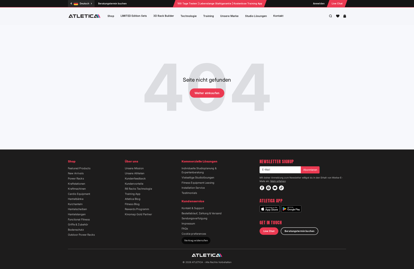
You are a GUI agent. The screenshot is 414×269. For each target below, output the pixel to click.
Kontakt (278, 15)
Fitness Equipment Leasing (198, 182)
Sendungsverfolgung (194, 218)
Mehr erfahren (278, 181)
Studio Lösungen (256, 16)
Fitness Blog (132, 204)
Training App (133, 193)
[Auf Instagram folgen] (268, 187)
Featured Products (79, 168)
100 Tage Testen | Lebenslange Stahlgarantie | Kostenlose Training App (219, 3)
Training (208, 16)
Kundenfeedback (135, 178)
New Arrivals (76, 173)
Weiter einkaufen (207, 93)
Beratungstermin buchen (112, 3)
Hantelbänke (75, 198)
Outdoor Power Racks (81, 234)
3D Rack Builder (163, 15)
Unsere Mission (134, 168)
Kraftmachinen (77, 188)
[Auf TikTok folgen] (281, 187)
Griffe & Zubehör (78, 224)
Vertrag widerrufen (196, 240)
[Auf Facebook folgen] (262, 187)
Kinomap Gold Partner (138, 214)
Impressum (188, 223)
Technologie (188, 16)
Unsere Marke (229, 16)
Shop (111, 16)
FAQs (185, 228)
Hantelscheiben (77, 209)
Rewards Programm (137, 209)
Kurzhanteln (75, 204)
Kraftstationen (76, 183)
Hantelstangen (77, 214)
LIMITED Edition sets (134, 15)
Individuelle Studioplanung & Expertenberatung (199, 170)
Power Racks (76, 178)
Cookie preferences (194, 233)
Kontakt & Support (193, 208)
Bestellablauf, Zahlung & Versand (202, 213)
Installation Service (193, 187)
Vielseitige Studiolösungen (198, 177)
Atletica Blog (132, 198)
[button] (337, 16)
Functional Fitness (79, 219)
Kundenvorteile (134, 183)
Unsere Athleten (134, 173)
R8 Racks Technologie (138, 188)
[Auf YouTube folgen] (274, 187)
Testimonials (189, 193)
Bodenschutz (76, 229)
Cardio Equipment (79, 193)
